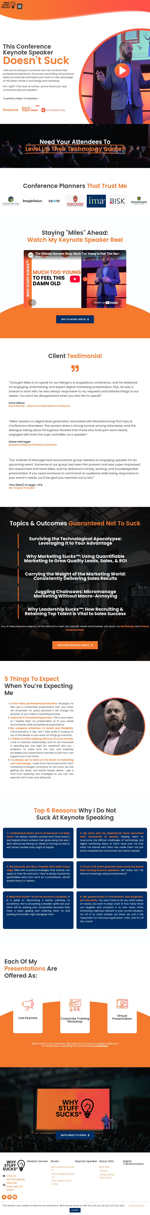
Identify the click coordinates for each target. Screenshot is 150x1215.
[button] (19, 6)
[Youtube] (15, 1197)
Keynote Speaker (86, 1161)
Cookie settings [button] (137, 1205)
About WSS (106, 1161)
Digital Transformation (133, 1162)
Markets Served (37, 1161)
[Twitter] (4, 1197)
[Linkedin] (9, 1197)
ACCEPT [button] (75, 1210)
